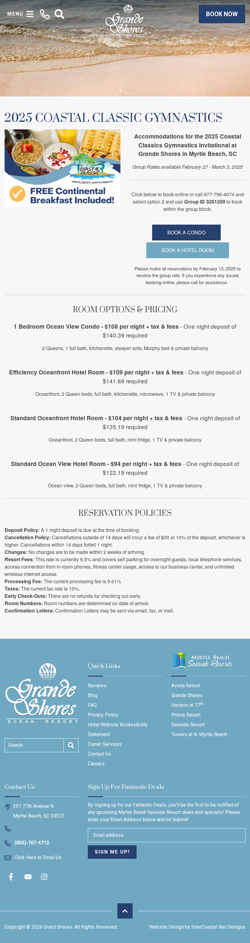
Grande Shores (187, 695)
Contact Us (99, 754)
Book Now (222, 14)
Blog (93, 695)
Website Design (166, 927)
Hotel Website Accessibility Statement (118, 729)
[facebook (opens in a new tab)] (12, 876)
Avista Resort (185, 685)
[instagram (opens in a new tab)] (44, 876)
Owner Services (105, 744)
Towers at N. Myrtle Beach (199, 734)
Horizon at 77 (187, 705)
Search (15, 745)
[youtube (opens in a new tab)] (28, 876)
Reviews (97, 685)
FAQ (92, 705)
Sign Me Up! (112, 852)
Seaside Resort (188, 725)
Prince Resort (186, 715)
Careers (96, 764)
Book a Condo (186, 232)
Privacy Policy (103, 715)
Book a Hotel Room (188, 250)
